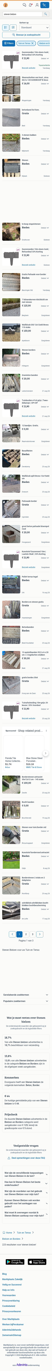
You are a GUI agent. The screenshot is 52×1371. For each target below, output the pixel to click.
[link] (6, 5)
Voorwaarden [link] (9, 1295)
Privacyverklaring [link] (11, 1300)
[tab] (5, 27)
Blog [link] (4, 1274)
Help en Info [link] (8, 1290)
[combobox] (22, 14)
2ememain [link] (7, 1335)
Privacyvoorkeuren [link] (11, 1311)
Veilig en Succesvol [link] (11, 1284)
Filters (10, 43)
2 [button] (26, 934)
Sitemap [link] (17, 1335)
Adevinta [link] (6, 1329)
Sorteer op (24, 23)
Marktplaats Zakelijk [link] (12, 1279)
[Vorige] (12, 934)
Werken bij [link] (7, 1324)
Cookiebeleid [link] (8, 1306)
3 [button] (32, 934)
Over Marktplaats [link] (10, 1319)
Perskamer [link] (18, 1324)
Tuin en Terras (24, 43)
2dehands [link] (16, 1329)
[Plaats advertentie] (44, 5)
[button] (31, 5)
